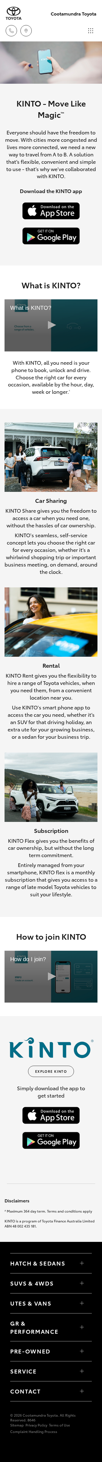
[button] (51, 325)
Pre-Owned (30, 1351)
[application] (51, 325)
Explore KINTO (51, 1071)
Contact (25, 1391)
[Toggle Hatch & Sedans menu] (82, 1263)
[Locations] (26, 30)
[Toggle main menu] (90, 30)
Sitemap (17, 1425)
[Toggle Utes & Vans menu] (82, 1303)
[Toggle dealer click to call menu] (11, 30)
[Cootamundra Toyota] (14, 13)
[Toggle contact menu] (82, 1351)
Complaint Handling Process (33, 1431)
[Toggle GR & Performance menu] (82, 1327)
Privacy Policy (36, 1425)
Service (23, 1371)
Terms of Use (59, 1425)
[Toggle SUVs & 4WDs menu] (82, 1283)
